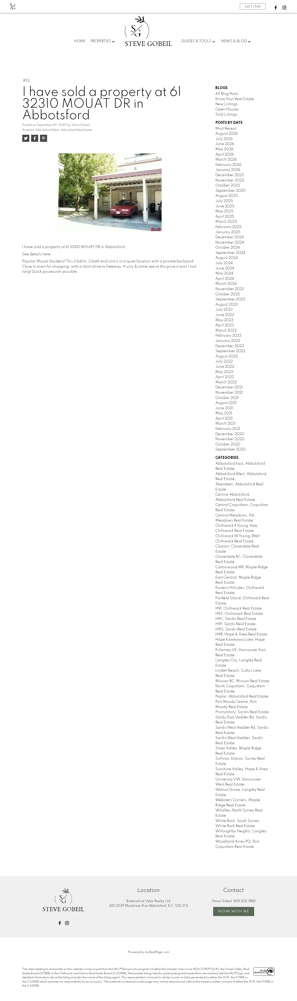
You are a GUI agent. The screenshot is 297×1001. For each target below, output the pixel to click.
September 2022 (230, 351)
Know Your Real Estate (234, 99)
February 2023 (228, 335)
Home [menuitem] (79, 41)
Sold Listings (226, 114)
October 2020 (227, 444)
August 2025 (226, 196)
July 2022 (224, 361)
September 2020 (230, 449)
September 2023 (230, 299)
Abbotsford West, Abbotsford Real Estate (63, 130)
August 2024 (226, 258)
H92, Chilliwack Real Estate (239, 614)
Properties (101, 41)
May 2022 (224, 372)
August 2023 (226, 304)
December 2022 (229, 346)
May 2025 (224, 211)
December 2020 (229, 434)
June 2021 (224, 408)
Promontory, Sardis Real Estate (242, 712)
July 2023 (224, 310)
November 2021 (229, 392)
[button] (276, 8)
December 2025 (229, 175)
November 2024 (229, 242)
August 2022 (226, 356)
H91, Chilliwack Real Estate (238, 608)
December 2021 (229, 387)
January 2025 (227, 232)
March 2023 (226, 330)
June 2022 (224, 367)
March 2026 (226, 159)
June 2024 (224, 268)
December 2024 (229, 237)
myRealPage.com (157, 952)
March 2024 (226, 284)
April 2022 (224, 377)
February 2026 (228, 165)
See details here (36, 254)
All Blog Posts (226, 94)
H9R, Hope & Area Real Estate (241, 634)
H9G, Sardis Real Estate (236, 629)
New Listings (226, 104)
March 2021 (225, 423)
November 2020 (229, 439)
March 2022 (226, 382)
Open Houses (227, 109)
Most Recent (225, 128)
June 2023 (224, 315)
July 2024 (224, 263)
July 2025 (224, 201)
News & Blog (234, 41)
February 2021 (227, 429)
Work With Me (233, 911)
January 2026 (227, 170)
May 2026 (224, 149)
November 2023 (229, 289)
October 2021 (227, 398)
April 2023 (224, 325)
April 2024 (224, 279)
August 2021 (226, 403)
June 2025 (224, 206)
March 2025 (226, 222)
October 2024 (227, 247)
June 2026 (224, 144)
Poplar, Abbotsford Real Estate (241, 696)
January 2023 (227, 341)
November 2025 (229, 180)
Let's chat (253, 6)
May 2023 (224, 320)
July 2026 (224, 139)
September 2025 (230, 191)
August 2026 (226, 134)
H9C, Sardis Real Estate (235, 619)
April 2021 (224, 418)
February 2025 (228, 227)
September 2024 (230, 253)
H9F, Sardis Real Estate (235, 624)
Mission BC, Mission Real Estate (242, 681)
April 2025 (224, 216)
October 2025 (227, 185)
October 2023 (227, 294)
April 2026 (224, 154)
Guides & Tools (196, 41)
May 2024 (224, 273)
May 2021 (223, 413)
